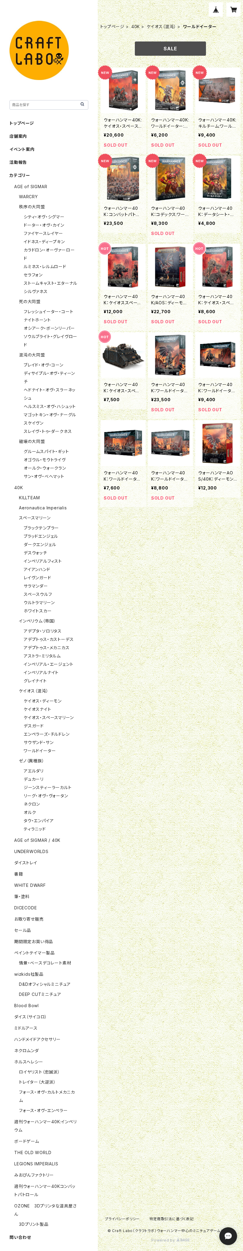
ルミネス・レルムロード (45, 266)
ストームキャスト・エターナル (50, 283)
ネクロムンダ (26, 1050)
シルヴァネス (36, 291)
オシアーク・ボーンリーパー (49, 328)
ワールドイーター (40, 750)
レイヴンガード (37, 577)
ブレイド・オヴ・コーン (43, 364)
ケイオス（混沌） (161, 26)
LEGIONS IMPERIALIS (36, 1163)
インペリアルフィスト (43, 561)
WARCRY (28, 196)
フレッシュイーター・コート (48, 311)
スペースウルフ (38, 594)
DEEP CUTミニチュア (40, 994)
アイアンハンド (37, 569)
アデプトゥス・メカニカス (47, 647)
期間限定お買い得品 (33, 941)
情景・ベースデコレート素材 (45, 962)
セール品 (22, 930)
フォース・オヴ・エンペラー (43, 1110)
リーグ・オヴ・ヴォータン (46, 795)
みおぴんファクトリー (34, 1175)
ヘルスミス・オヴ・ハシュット (50, 406)
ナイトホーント (37, 319)
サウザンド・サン (38, 742)
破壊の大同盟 (32, 441)
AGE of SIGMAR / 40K (37, 840)
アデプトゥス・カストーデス (48, 639)
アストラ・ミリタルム (42, 655)
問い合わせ (20, 1237)
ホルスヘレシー (28, 1061)
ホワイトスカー (38, 610)
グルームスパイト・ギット (46, 451)
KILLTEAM (29, 497)
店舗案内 (18, 136)
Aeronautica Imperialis (43, 507)
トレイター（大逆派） (37, 1081)
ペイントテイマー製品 (34, 952)
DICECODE (25, 907)
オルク (30, 812)
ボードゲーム (26, 1141)
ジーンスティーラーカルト (48, 787)
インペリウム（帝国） (37, 620)
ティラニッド (35, 828)
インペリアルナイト (41, 672)
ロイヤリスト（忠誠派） (39, 1071)
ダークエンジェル (40, 544)
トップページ (112, 26)
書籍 (18, 873)
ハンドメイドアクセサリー (37, 1039)
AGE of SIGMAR (30, 186)
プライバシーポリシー (122, 1219)
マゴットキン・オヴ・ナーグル (50, 414)
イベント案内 (22, 149)
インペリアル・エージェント (48, 664)
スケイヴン (34, 422)
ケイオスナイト (37, 709)
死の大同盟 (30, 301)
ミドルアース (26, 1028)
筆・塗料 (22, 896)
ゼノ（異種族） (31, 760)
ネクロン (32, 804)
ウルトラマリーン (39, 602)
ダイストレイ (25, 862)
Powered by (163, 1240)
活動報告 (18, 162)
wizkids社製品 (29, 974)
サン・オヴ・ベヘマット (44, 476)
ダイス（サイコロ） (30, 1016)
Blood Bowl (26, 1005)
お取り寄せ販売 (29, 919)
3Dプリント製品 (33, 1224)
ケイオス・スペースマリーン (48, 717)
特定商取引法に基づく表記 (171, 1219)
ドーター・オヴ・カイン (44, 225)
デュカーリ (34, 779)
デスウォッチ (35, 552)
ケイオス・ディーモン (43, 700)
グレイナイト (35, 680)
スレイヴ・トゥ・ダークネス (48, 431)
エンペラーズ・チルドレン (47, 734)
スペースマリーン (34, 517)
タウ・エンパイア (39, 820)
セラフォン (33, 274)
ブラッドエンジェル (41, 536)
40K (135, 26)
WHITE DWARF (30, 885)
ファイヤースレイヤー (43, 233)
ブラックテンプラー (41, 527)
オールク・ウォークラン (45, 468)
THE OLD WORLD (32, 1152)
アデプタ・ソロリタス (43, 631)
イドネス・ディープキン (44, 241)
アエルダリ (34, 770)
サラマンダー (36, 585)
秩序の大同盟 (32, 206)
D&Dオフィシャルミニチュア (45, 984)
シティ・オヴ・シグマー (44, 216)
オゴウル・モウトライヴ (45, 459)
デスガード (34, 725)
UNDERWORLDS (31, 851)
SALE (170, 49)
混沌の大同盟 (32, 354)
